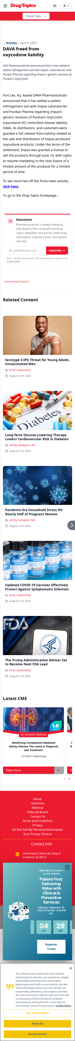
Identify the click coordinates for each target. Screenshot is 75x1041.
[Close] (71, 968)
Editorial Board (37, 812)
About (37, 799)
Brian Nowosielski (20, 370)
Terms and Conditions (37, 821)
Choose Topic (33, 16)
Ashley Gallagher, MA (22, 445)
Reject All (37, 1023)
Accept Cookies (37, 1034)
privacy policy (13, 261)
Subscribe (55, 250)
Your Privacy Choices (37, 834)
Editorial (37, 808)
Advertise (37, 803)
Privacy (37, 825)
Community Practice (16, 281)
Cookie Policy (63, 1005)
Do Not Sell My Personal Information (37, 830)
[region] (37, 1002)
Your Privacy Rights (37, 1013)
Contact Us (37, 816)
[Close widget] (67, 867)
